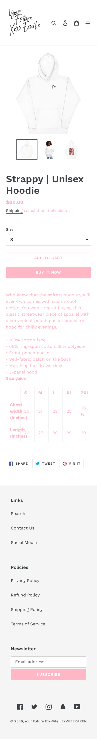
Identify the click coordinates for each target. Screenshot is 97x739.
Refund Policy (25, 595)
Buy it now (48, 272)
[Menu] (87, 23)
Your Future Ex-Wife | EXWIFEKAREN (56, 721)
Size (9, 229)
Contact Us (22, 528)
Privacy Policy (25, 580)
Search (18, 513)
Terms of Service (28, 623)
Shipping (14, 210)
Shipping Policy (27, 609)
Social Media (24, 542)
